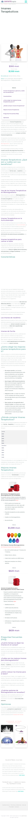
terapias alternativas (18, 714)
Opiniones (6, 117)
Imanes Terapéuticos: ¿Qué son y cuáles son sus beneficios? (14, 91)
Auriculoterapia (21, 224)
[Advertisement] (14, 29)
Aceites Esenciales (6, 787)
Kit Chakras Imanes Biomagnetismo (10, 547)
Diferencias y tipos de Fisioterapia (10, 765)
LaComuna (24, 815)
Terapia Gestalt (11, 791)
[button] (26, 1)
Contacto (17, 806)
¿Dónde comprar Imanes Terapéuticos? (13, 105)
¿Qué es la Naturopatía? (7, 764)
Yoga (16, 791)
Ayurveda (19, 787)
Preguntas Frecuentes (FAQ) (11, 113)
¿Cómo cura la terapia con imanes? (16, 773)
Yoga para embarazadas (19, 769)
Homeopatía (7, 789)
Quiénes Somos (6, 805)
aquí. (17, 500)
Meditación (13, 789)
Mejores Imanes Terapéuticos (11, 109)
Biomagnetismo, (5, 143)
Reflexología (5, 791)
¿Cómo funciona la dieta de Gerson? (10, 775)
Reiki (24, 789)
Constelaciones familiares (19, 764)
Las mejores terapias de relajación (10, 771)
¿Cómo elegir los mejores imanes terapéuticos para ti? (12, 101)
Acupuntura (13, 787)
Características (7, 96)
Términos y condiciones (16, 805)
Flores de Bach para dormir (16, 767)
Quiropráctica (19, 789)
